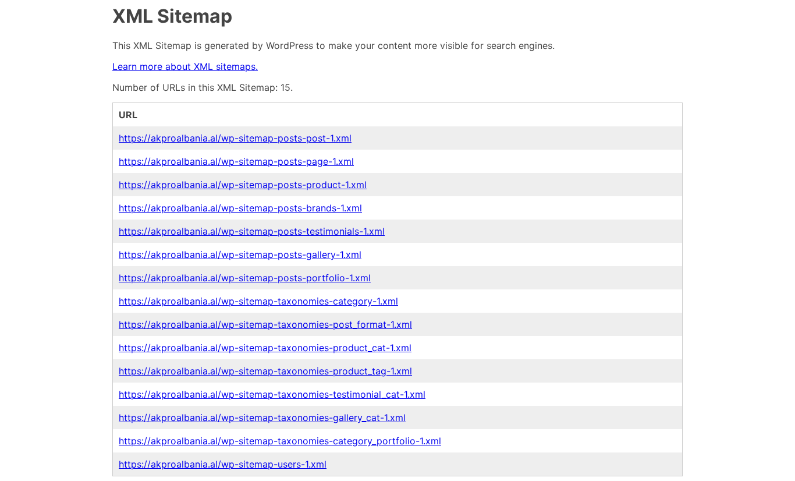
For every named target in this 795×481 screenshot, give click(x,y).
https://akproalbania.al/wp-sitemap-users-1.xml (222, 464)
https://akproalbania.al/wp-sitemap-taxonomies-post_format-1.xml (265, 324)
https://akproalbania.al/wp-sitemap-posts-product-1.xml (243, 184)
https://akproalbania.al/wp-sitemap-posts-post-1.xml (235, 138)
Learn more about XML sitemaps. (185, 66)
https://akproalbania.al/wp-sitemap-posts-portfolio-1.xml (245, 278)
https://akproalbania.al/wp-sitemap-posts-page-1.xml (236, 161)
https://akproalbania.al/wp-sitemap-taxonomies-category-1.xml (258, 301)
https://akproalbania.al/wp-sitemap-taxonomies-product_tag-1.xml (265, 371)
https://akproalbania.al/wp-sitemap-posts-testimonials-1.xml (252, 231)
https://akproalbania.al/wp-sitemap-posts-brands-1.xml (240, 208)
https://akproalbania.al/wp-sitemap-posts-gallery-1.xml (240, 254)
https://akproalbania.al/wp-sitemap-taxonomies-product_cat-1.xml (265, 347)
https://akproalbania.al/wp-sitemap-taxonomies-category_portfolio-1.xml (280, 441)
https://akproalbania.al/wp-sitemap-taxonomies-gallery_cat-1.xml (262, 417)
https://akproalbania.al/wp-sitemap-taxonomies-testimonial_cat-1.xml (272, 394)
